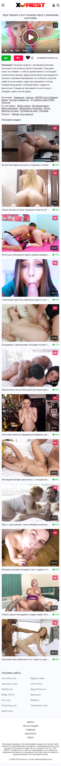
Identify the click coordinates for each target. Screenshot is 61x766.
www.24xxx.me (8, 678)
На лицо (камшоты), (19, 100)
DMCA (31, 737)
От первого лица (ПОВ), (42, 100)
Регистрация (30, 726)
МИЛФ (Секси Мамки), (46, 97)
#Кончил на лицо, (10, 111)
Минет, (4, 100)
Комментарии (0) (47, 58)
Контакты (30, 733)
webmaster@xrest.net (43, 759)
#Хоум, (47, 108)
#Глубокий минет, (40, 106)
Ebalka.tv (35, 700)
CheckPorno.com (39, 705)
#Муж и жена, (24, 106)
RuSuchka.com (9, 705)
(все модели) (26, 114)
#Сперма (43, 111)
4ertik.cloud (7, 711)
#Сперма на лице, (29, 111)
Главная (30, 730)
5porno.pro (35, 694)
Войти (30, 722)
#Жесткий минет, (10, 108)
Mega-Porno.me (38, 689)
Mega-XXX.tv (8, 694)
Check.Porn (36, 683)
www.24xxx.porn (9, 683)
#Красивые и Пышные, (31, 108)
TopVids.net (7, 689)
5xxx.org (5, 700)
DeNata (15, 114)
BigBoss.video (37, 678)
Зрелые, (30, 97)
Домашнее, (19, 97)
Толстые (5, 102)
